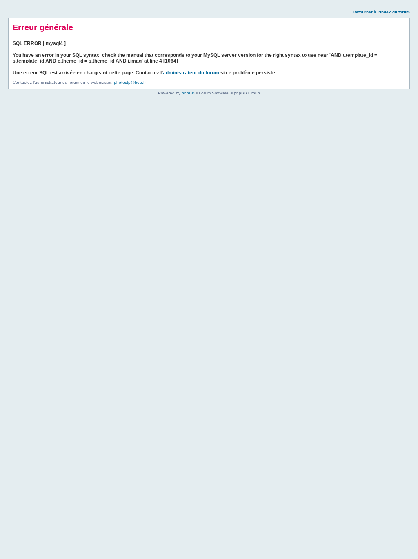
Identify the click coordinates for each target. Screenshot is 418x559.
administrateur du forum (191, 73)
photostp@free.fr (130, 82)
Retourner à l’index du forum (381, 12)
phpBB (188, 93)
